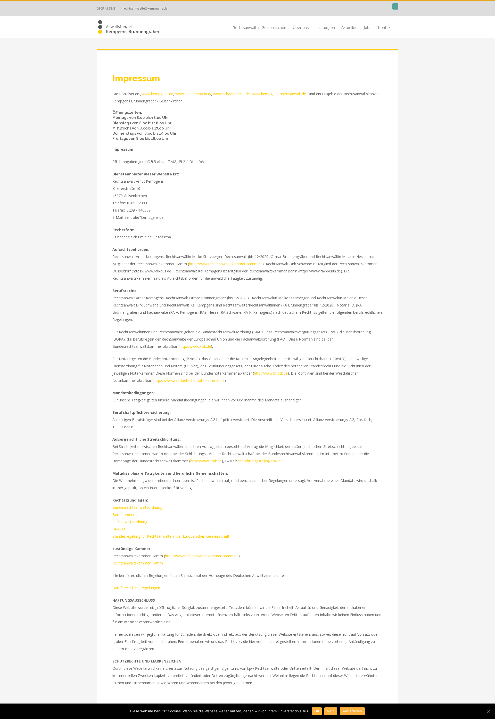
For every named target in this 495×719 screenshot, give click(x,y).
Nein (331, 711)
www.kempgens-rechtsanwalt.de (279, 93)
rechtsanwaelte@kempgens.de (145, 8)
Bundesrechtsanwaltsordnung (137, 507)
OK (316, 711)
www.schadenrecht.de (231, 93)
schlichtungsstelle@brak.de (260, 460)
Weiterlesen (352, 711)
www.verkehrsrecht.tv (193, 93)
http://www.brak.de (195, 346)
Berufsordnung (124, 514)
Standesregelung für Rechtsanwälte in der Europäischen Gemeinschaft (170, 536)
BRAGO (118, 529)
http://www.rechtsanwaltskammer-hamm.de (225, 263)
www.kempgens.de (157, 93)
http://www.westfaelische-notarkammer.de (189, 380)
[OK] (488, 711)
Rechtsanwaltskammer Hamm (137, 563)
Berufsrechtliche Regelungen (136, 587)
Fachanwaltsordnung (129, 521)
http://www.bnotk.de (271, 373)
